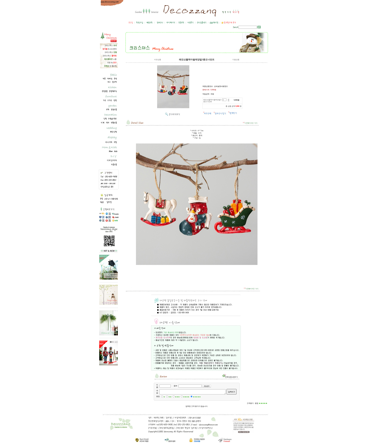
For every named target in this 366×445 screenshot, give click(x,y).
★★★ (177, 397)
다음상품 (235, 60)
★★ (170, 397)
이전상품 (157, 60)
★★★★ (186, 397)
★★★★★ (197, 397)
